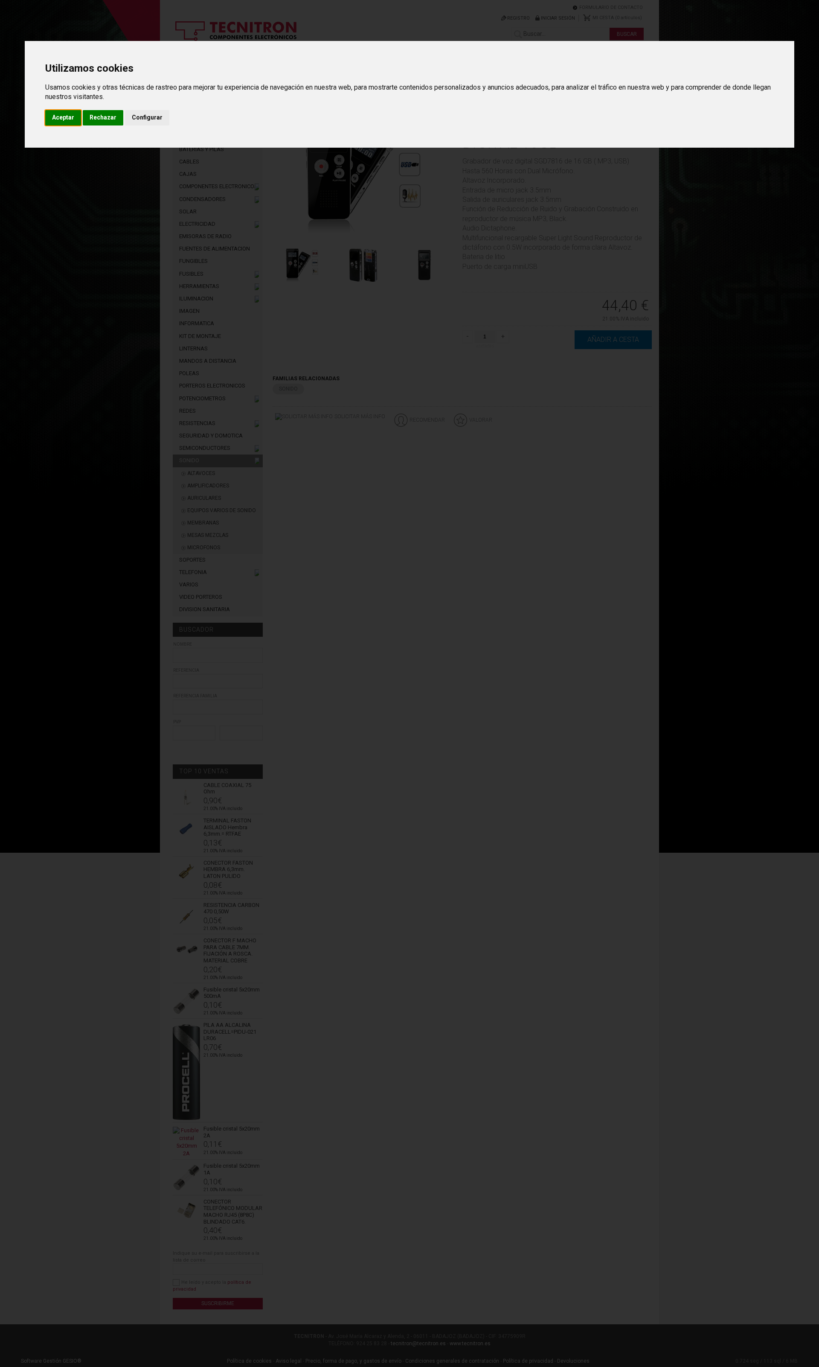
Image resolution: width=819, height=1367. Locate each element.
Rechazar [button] (103, 117)
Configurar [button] (147, 117)
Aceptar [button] (63, 117)
